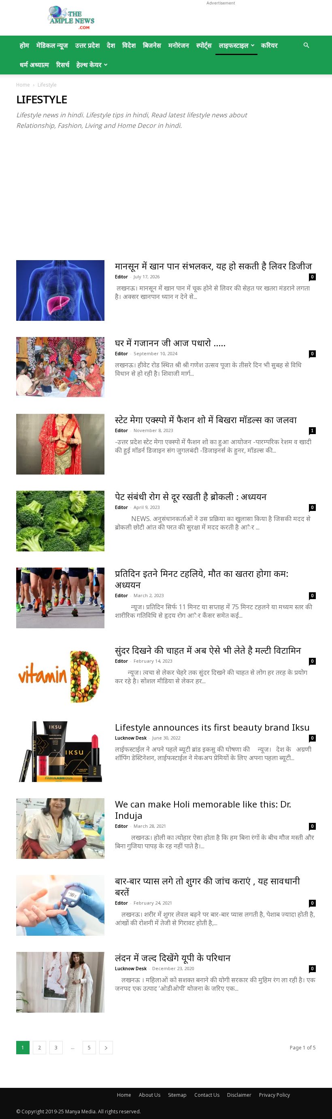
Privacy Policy (274, 1094)
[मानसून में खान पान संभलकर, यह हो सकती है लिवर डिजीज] (60, 290)
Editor (121, 276)
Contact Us (206, 1094)
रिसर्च (62, 64)
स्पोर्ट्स (204, 45)
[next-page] (106, 1047)
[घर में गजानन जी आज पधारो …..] (60, 367)
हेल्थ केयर (89, 64)
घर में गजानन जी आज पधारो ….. (170, 343)
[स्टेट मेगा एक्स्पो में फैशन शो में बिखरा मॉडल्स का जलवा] (60, 444)
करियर (269, 45)
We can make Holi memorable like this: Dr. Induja (203, 809)
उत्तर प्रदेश (87, 45)
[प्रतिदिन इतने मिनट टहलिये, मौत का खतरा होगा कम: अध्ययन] (60, 598)
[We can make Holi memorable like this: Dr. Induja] (60, 828)
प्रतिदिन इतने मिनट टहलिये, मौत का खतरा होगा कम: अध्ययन (201, 579)
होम (24, 45)
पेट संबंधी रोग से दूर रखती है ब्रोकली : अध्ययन (191, 496)
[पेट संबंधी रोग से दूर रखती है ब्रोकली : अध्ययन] (60, 521)
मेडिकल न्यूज (52, 45)
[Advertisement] (220, 18)
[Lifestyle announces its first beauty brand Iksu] (60, 751)
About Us (149, 1094)
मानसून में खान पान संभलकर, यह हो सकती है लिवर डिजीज (213, 266)
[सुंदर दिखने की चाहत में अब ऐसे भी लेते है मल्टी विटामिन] (60, 674)
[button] (306, 45)
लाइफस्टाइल (234, 45)
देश (111, 45)
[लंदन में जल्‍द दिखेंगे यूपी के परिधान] (60, 982)
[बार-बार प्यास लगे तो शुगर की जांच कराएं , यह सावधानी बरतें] (60, 905)
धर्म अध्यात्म (34, 64)
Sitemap (177, 1094)
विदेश (129, 45)
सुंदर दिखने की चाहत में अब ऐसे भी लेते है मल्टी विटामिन (208, 650)
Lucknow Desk (131, 738)
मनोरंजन (178, 45)
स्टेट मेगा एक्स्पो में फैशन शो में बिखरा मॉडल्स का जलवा (206, 419)
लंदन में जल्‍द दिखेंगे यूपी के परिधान (173, 958)
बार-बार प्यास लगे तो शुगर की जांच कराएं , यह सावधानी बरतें (207, 886)
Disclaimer (239, 1094)
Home (23, 84)
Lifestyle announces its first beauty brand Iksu (212, 727)
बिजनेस (152, 45)
